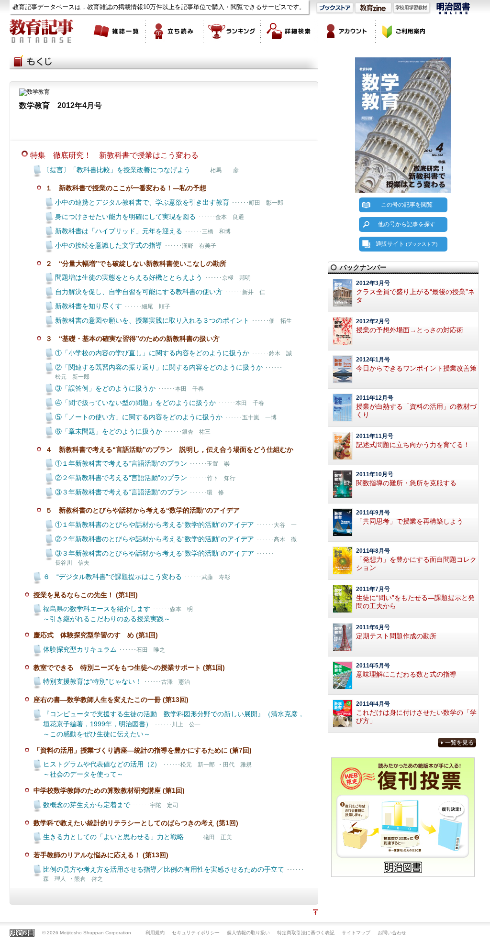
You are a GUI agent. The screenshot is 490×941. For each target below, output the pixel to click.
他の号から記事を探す (406, 224)
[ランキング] (232, 31)
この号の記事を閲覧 (407, 204)
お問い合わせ (392, 932)
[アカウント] (347, 31)
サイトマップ (356, 932)
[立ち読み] (174, 31)
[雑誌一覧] (117, 31)
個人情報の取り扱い (248, 932)
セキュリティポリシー (196, 932)
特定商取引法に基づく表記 (305, 932)
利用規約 (155, 932)
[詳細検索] (289, 31)
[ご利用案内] (404, 31)
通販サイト (406, 244)
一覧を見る (459, 742)
